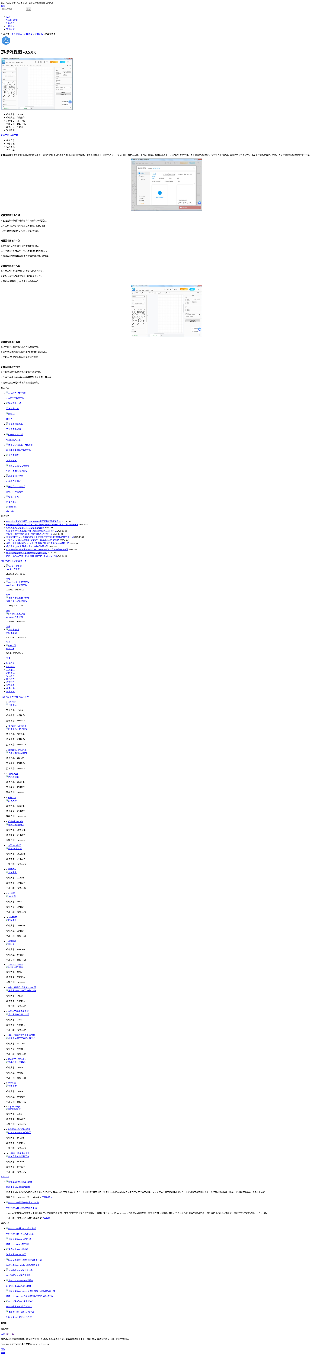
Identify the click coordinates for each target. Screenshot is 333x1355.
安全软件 (10, 676)
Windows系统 (12, 20)
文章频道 (10, 29)
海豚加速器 (13, 774)
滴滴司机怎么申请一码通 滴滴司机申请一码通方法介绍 (31, 556)
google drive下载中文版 (16, 585)
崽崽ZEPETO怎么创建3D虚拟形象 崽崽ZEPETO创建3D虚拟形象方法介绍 (40, 537)
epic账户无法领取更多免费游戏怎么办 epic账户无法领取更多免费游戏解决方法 (42, 524)
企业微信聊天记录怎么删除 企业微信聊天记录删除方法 (31, 531)
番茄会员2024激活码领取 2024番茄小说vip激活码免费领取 (32, 540)
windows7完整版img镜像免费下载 (21, 1208)
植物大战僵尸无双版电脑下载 (21, 1035)
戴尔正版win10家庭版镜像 (18, 1187)
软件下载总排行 (21, 697)
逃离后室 (12, 1083)
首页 (8, 17)
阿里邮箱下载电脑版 (17, 726)
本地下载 (14, 135)
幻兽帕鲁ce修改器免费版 (19, 1129)
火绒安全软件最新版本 (19, 1153)
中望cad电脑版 (14, 845)
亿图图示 (12, 702)
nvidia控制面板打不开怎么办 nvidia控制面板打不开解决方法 (33, 521)
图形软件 (10, 679)
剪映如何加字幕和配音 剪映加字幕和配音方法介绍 (29, 534)
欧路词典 (13, 917)
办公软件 (10, 666)
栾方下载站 (16, 34)
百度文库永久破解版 (17, 750)
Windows (5, 1177)
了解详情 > (47, 1197)
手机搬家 (12, 869)
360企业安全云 (13, 569)
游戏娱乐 (10, 685)
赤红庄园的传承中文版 (18, 1011)
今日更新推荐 (7, 561)
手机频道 (10, 26)
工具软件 (10, 670)
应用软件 (39, 34)
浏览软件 (10, 682)
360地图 (11, 893)
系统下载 (10, 673)
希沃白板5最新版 (15, 821)
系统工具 (10, 691)
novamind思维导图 (14, 617)
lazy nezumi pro (14, 1106)
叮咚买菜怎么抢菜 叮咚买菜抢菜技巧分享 (25, 528)
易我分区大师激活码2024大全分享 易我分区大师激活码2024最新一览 (37, 543)
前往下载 (10, 1334)
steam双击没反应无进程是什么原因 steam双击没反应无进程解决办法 (37, 549)
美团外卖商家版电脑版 (16, 601)
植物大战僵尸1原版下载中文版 (22, 987)
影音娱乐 (10, 663)
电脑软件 (10, 23)
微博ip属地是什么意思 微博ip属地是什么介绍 (26, 553)
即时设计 (12, 941)
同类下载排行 (7, 697)
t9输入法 (10, 649)
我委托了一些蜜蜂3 (16, 1059)
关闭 (3, 1334)
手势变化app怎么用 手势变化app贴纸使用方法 (27, 546)
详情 (8, 579)
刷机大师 (12, 798)
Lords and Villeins (15, 964)
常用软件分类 (20, 561)
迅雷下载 (5, 135)
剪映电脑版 (11, 633)
